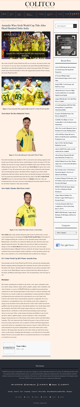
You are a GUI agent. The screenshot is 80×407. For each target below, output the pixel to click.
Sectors (60, 14)
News (21, 391)
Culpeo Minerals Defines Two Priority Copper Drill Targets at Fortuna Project (64, 197)
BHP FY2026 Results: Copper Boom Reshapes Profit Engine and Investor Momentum (65, 214)
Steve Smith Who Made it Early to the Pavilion (28, 230)
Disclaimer (5, 280)
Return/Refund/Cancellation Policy (56, 391)
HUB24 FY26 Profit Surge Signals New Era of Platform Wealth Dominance (65, 189)
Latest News (19, 14)
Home (5, 14)
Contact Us (74, 14)
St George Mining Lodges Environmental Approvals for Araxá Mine (65, 78)
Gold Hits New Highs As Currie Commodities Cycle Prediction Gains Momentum (65, 122)
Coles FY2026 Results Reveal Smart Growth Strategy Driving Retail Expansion (65, 69)
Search (75, 26)
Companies (41, 14)
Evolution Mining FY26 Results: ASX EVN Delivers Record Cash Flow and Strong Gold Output (66, 180)
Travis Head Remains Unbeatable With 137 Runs (29, 155)
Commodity (27, 391)
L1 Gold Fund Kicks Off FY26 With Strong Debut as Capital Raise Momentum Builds (65, 107)
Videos (67, 14)
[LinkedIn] (79, 14)
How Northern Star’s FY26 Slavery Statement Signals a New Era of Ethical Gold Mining (65, 172)
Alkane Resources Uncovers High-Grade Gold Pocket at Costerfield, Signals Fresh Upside (65, 92)
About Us (11, 14)
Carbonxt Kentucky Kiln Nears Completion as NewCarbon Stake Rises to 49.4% (64, 206)
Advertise (10, 391)
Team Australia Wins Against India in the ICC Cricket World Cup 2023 (28, 109)
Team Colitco (8, 20)
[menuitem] (20, 14)
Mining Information (29, 14)
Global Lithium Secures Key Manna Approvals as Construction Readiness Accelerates (66, 163)
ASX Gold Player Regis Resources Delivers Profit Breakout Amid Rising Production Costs (66, 136)
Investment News (50, 14)
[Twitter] (70, 14)
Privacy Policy (42, 391)
